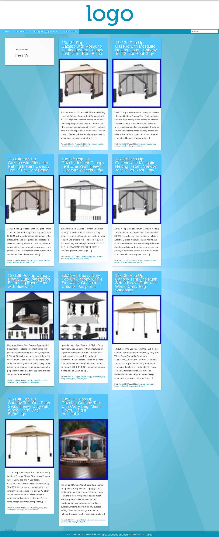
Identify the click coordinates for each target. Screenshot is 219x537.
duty (94, 256)
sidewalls (23, 382)
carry (148, 384)
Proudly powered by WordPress (115, 534)
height (74, 522)
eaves (45, 380)
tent (84, 146)
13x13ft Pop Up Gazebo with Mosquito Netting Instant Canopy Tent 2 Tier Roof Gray (136, 48)
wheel (143, 386)
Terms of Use (69, 31)
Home (6, 31)
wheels (86, 258)
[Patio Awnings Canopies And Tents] (109, 14)
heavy (67, 258)
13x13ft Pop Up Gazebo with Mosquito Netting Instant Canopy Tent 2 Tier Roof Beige (82, 48)
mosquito (69, 146)
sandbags (127, 386)
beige (89, 144)
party (74, 379)
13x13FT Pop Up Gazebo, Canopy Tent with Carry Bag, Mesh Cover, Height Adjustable (81, 406)
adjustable (90, 520)
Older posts (9, 530)
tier (88, 146)
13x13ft (70, 144)
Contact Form (21, 31)
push (77, 258)
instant (63, 146)
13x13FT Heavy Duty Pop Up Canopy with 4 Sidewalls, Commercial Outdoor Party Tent (82, 281)
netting (76, 146)
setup (134, 386)
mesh (79, 522)
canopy (94, 144)
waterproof (35, 382)
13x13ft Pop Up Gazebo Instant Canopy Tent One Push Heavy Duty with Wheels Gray (83, 164)
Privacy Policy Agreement (45, 31)
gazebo (100, 144)
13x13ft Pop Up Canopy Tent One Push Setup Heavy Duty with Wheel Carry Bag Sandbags (136, 283)
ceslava (149, 534)
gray (154, 144)
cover (63, 522)
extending (10, 382)
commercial (97, 377)
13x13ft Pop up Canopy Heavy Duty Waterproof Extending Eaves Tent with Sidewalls (29, 281)
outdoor (68, 379)
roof (81, 146)
